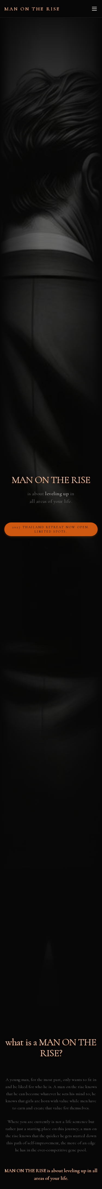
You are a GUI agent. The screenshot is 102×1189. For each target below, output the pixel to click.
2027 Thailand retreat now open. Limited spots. (50, 529)
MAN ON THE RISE (32, 9)
